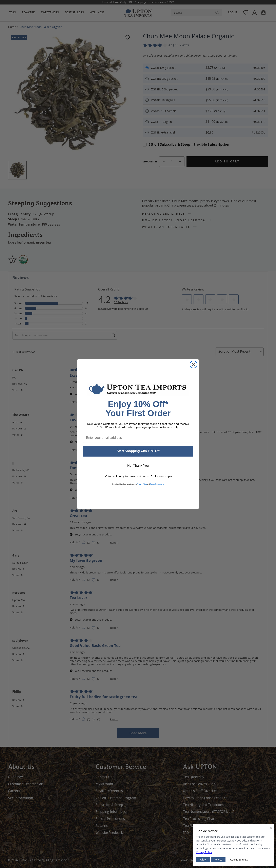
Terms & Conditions (157, 484)
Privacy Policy (142, 484)
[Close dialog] (193, 364)
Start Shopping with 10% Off (138, 451)
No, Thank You (138, 465)
